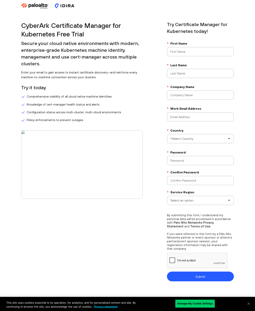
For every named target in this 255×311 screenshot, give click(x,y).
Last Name (177, 65)
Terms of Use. (200, 226)
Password (176, 152)
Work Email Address (184, 108)
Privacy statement (106, 306)
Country (175, 130)
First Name (177, 43)
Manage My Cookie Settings (195, 303)
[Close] (248, 303)
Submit (200, 276)
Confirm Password (183, 172)
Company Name (180, 87)
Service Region (180, 192)
